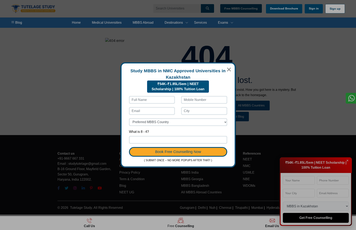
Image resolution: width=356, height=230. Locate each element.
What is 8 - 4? (139, 131)
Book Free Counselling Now (178, 152)
